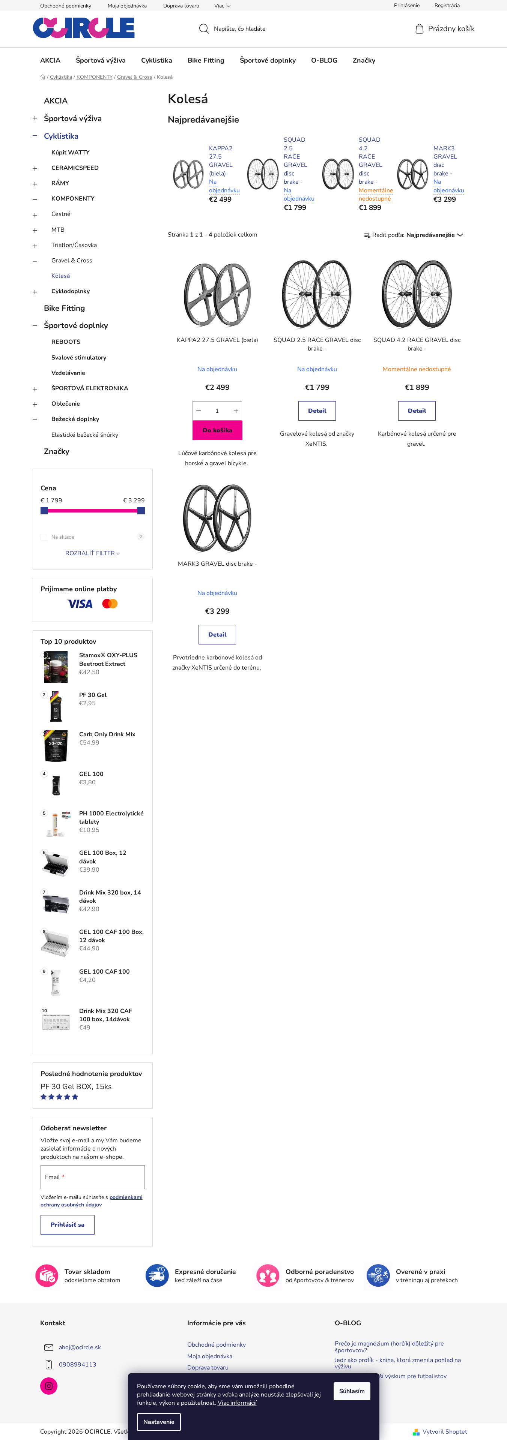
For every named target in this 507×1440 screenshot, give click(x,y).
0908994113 (77, 1365)
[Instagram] (48, 1386)
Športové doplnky (76, 325)
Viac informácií (237, 1403)
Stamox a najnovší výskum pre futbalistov (391, 1376)
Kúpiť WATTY (70, 152)
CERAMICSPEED (75, 168)
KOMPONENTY (73, 199)
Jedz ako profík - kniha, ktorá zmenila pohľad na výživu (398, 1363)
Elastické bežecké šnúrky (84, 435)
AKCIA (56, 101)
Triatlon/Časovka (74, 245)
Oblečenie (65, 404)
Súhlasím (352, 1391)
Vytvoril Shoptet (445, 1432)
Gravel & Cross (71, 260)
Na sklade (96, 537)
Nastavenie (159, 1422)
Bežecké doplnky (75, 419)
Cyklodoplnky (70, 291)
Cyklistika (61, 136)
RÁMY (60, 183)
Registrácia (447, 5)
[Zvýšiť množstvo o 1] (236, 411)
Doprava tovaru (181, 5)
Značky (56, 451)
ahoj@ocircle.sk (80, 1347)
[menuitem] (50, 60)
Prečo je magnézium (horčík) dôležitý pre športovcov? (389, 1347)
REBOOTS (65, 342)
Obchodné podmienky (65, 5)
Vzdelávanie (68, 373)
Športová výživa (73, 118)
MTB (58, 230)
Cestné (61, 214)
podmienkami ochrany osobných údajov (92, 1201)
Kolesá (60, 276)
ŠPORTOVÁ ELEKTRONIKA (89, 388)
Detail (317, 411)
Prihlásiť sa (67, 1225)
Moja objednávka (127, 5)
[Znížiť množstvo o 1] (198, 411)
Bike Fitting (64, 308)
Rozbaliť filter (90, 553)
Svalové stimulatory (78, 358)
